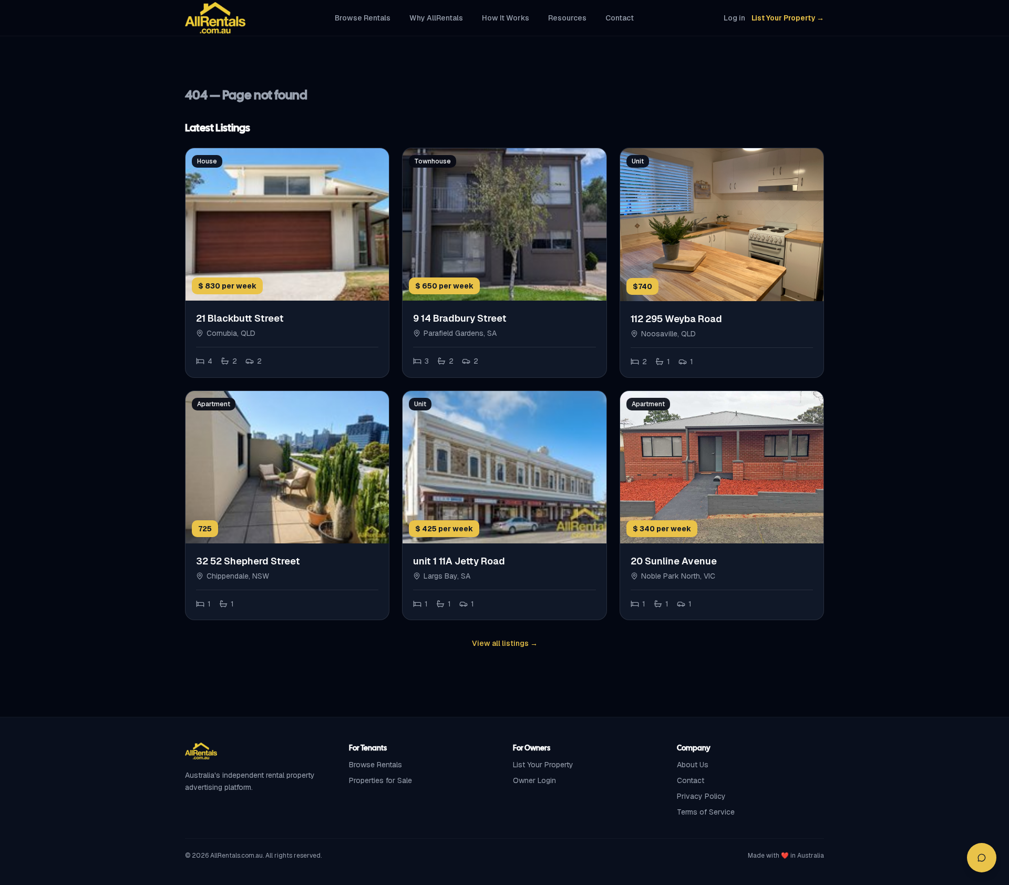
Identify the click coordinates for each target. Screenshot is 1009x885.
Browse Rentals (362, 18)
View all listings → (505, 643)
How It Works (505, 18)
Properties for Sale (380, 780)
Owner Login (534, 780)
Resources (567, 18)
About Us (692, 764)
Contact (619, 18)
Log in (734, 18)
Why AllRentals (436, 18)
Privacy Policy (701, 796)
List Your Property (543, 764)
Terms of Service (706, 812)
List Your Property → (787, 18)
